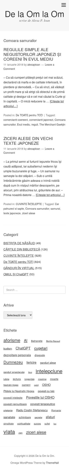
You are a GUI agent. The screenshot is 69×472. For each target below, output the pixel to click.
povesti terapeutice (42, 404)
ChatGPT (23, 348)
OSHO (46, 385)
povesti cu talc (46, 391)
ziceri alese (28, 213)
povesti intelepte (12, 397)
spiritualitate (23, 423)
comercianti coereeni (15, 119)
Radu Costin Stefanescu (32, 410)
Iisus (30, 372)
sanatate (9, 417)
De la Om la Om (34, 13)
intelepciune (49, 371)
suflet (47, 423)
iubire (6, 379)
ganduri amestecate (13, 372)
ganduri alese (48, 362)
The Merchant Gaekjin (52, 124)
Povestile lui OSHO (40, 397)
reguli (34, 124)
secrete (38, 417)
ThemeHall (52, 462)
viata (9, 431)
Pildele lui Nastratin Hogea (18, 391)
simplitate (8, 423)
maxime (42, 379)
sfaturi (50, 416)
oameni (26, 385)
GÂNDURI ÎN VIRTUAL (18, 268)
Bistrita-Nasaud (53, 341)
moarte (54, 379)
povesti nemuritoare (15, 404)
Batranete (37, 341)
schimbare (25, 417)
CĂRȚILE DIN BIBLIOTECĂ (21, 249)
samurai (55, 208)
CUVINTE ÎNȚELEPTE (29, 204)
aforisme (11, 340)
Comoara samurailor (37, 208)
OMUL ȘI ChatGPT (16, 274)
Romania (56, 410)
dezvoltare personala (17, 355)
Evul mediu (23, 124)
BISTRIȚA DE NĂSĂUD (19, 243)
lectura (17, 379)
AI (25, 340)
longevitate (29, 379)
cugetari (40, 348)
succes (37, 423)
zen (20, 432)
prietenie (8, 410)
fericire (31, 362)
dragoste (40, 355)
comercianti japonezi (41, 119)
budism (7, 348)
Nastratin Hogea (10, 385)
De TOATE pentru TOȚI (29, 115)
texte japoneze (12, 213)
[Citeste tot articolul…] (50, 195)
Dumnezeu (13, 362)
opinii (36, 385)
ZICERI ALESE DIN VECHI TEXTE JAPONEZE (28, 140)
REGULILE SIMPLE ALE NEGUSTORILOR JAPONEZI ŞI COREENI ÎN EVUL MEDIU (32, 54)
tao (55, 423)
